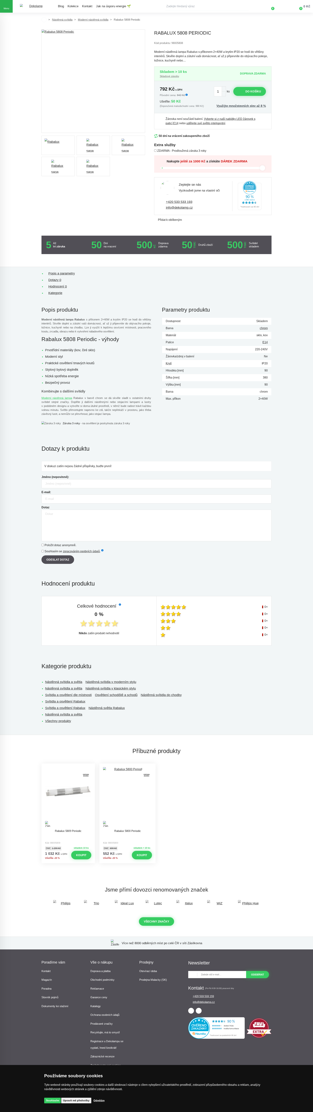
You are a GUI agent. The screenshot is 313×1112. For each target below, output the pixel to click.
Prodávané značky (101, 1023)
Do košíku (253, 91)
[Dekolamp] (34, 6)
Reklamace (97, 988)
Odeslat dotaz (57, 559)
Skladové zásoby (169, 76)
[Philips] (64, 905)
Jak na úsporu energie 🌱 (113, 6)
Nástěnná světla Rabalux (107, 708)
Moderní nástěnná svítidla (93, 19)
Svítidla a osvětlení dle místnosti (68, 695)
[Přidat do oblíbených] (68, 767)
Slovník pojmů (49, 997)
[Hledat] (246, 6)
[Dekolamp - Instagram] (199, 1011)
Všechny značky (156, 921)
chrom (264, 328)
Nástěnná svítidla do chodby (161, 695)
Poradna (46, 988)
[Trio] (94, 905)
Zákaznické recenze (102, 1056)
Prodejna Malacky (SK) (153, 979)
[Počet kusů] (220, 91)
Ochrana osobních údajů (104, 1014)
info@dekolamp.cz (179, 207)
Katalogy (95, 1006)
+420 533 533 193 (179, 202)
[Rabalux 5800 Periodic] (127, 797)
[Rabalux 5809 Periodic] (68, 797)
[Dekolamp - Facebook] (191, 1011)
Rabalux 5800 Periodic (127, 830)
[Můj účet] (283, 6)
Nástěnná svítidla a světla (63, 682)
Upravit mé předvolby (76, 1100)
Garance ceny (98, 997)
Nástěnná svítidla (62, 19)
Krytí (169, 363)
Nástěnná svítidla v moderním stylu (110, 682)
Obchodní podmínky (102, 979)
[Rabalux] (58, 145)
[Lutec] (156, 905)
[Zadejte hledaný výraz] (207, 6)
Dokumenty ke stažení (54, 1006)
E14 (265, 342)
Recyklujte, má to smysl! (105, 1032)
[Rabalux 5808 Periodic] (93, 81)
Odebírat (257, 974)
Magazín (46, 979)
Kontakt (87, 6)
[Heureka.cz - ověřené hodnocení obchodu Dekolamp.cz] (249, 196)
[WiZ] (218, 905)
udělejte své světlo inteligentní (205, 123)
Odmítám (99, 1100)
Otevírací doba (148, 971)
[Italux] (187, 905)
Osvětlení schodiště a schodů (116, 695)
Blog (61, 6)
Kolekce (73, 6)
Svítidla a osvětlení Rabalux (65, 701)
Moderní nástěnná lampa (56, 397)
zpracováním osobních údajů (81, 551)
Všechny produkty (58, 721)
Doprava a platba (100, 971)
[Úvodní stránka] (44, 19)
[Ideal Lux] (125, 905)
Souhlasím (52, 1100)
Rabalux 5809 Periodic (68, 830)
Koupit (81, 855)
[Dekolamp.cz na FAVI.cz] (259, 1036)
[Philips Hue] (248, 905)
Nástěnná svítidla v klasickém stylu (110, 688)
